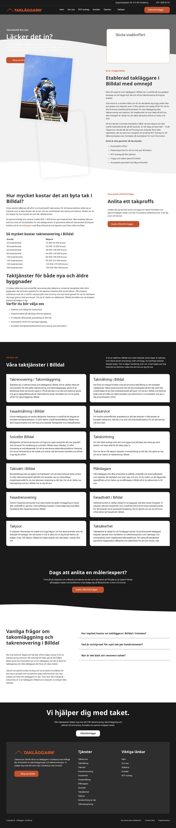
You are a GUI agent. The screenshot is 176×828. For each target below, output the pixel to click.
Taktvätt (81, 767)
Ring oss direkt (20, 60)
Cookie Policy (150, 820)
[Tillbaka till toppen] (168, 821)
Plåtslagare (83, 783)
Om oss (71, 9)
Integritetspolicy (164, 820)
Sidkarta (125, 767)
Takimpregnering (85, 804)
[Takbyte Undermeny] (126, 10)
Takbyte (121, 9)
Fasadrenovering (85, 771)
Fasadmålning (84, 779)
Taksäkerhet (83, 792)
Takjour (81, 796)
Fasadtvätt (83, 775)
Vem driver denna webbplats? (131, 820)
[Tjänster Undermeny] (113, 10)
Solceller (82, 788)
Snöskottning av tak (87, 800)
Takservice (83, 759)
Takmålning (83, 763)
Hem (62, 9)
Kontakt (96, 9)
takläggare (26, 225)
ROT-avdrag (83, 9)
